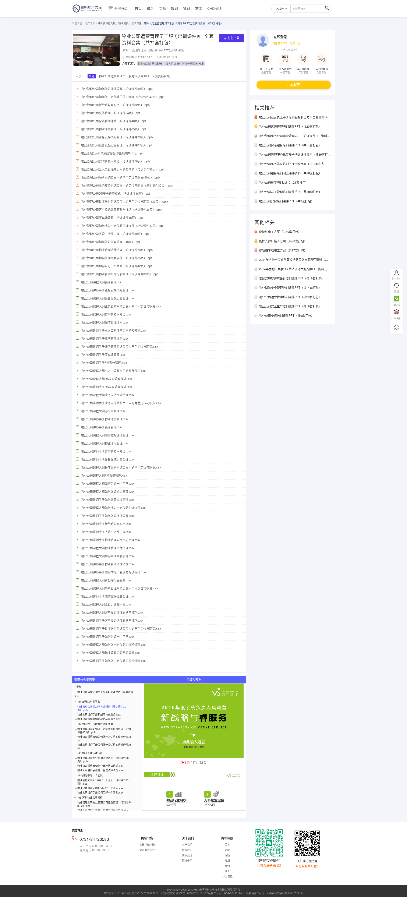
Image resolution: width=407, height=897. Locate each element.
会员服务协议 (147, 850)
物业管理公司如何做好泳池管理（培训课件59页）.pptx (117, 88)
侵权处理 (187, 855)
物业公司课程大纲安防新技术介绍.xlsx (106, 314)
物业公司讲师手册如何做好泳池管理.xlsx (107, 515)
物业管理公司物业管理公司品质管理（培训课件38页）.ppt (119, 274)
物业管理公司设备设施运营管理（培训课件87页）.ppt (116, 145)
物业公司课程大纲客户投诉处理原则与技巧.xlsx (112, 612)
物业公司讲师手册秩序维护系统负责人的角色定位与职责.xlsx (121, 628)
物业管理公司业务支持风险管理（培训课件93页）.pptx (117, 137)
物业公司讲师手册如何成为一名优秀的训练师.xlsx (113, 572)
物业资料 (123, 23)
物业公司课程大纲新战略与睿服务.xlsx (106, 580)
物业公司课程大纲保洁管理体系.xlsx (104, 322)
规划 (174, 8)
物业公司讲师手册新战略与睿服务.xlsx (106, 524)
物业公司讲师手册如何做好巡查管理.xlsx (107, 596)
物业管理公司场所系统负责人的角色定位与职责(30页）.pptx (120, 177)
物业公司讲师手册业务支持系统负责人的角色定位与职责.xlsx (121, 403)
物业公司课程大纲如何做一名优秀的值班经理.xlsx (113, 644)
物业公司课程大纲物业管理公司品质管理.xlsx (110, 652)
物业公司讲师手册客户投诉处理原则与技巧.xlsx (112, 620)
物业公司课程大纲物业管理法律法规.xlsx (107, 548)
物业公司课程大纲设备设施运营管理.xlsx (107, 298)
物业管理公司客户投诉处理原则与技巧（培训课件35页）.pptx (121, 209)
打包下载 (234, 38)
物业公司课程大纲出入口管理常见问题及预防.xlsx (113, 370)
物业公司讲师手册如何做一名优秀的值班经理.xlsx (113, 660)
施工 (198, 8)
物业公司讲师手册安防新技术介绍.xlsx (106, 451)
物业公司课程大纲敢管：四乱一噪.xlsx (106, 604)
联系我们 (187, 850)
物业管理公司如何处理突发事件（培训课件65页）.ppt (116, 258)
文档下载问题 (147, 844)
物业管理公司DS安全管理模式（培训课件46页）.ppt (115, 193)
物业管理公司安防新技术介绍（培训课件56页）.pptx (115, 161)
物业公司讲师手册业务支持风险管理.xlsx (107, 290)
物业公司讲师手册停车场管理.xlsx (103, 354)
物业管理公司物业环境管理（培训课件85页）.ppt (113, 129)
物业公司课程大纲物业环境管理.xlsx (104, 443)
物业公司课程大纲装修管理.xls (101, 282)
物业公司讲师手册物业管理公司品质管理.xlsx (110, 540)
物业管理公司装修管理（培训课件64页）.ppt (110, 113)
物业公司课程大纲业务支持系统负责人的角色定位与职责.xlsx (121, 306)
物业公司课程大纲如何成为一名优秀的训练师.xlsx (113, 507)
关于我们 (187, 844)
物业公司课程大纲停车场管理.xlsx (103, 411)
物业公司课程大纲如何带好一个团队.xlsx (107, 483)
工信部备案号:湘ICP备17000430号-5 (181, 893)
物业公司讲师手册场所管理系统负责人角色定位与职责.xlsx (119, 346)
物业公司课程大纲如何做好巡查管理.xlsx (107, 491)
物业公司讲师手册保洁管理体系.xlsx (104, 338)
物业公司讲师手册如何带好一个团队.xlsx (107, 636)
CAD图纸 (214, 8)
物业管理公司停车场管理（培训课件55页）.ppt (112, 217)
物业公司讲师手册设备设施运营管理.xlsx (107, 459)
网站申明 (187, 860)
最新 (150, 8)
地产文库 (90, 23)
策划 (186, 8)
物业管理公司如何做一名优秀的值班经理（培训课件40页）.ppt (122, 97)
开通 (290, 85)
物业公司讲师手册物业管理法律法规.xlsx (107, 564)
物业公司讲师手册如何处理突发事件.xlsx (107, 499)
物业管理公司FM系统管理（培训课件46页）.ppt (112, 153)
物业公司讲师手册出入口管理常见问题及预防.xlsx (113, 330)
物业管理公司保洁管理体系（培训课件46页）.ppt (113, 121)
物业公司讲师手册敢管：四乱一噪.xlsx (106, 532)
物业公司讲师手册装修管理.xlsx (102, 427)
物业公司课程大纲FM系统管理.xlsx (104, 475)
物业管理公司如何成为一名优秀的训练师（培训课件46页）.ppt (122, 225)
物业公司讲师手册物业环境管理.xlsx (104, 419)
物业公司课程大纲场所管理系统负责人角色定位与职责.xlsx (119, 588)
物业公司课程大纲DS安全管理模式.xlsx (106, 379)
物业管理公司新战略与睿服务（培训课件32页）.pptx (115, 105)
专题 (162, 8)
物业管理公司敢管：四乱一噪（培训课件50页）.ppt (115, 234)
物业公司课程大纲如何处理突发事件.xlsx (107, 556)
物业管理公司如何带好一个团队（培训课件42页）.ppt (116, 266)
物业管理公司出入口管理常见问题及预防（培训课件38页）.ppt (122, 169)
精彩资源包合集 (107, 23)
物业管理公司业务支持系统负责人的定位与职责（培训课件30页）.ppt (127, 185)
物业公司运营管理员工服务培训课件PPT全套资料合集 (171, 63)
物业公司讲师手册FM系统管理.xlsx (104, 362)
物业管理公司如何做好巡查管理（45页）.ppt (110, 242)
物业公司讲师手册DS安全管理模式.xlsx (106, 387)
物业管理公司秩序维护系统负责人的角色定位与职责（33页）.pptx (124, 201)
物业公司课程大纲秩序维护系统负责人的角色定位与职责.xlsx (121, 467)
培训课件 (136, 23)
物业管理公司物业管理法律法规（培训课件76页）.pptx (117, 250)
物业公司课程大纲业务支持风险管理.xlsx (107, 395)
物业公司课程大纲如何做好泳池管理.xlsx (107, 435)
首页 (138, 8)
